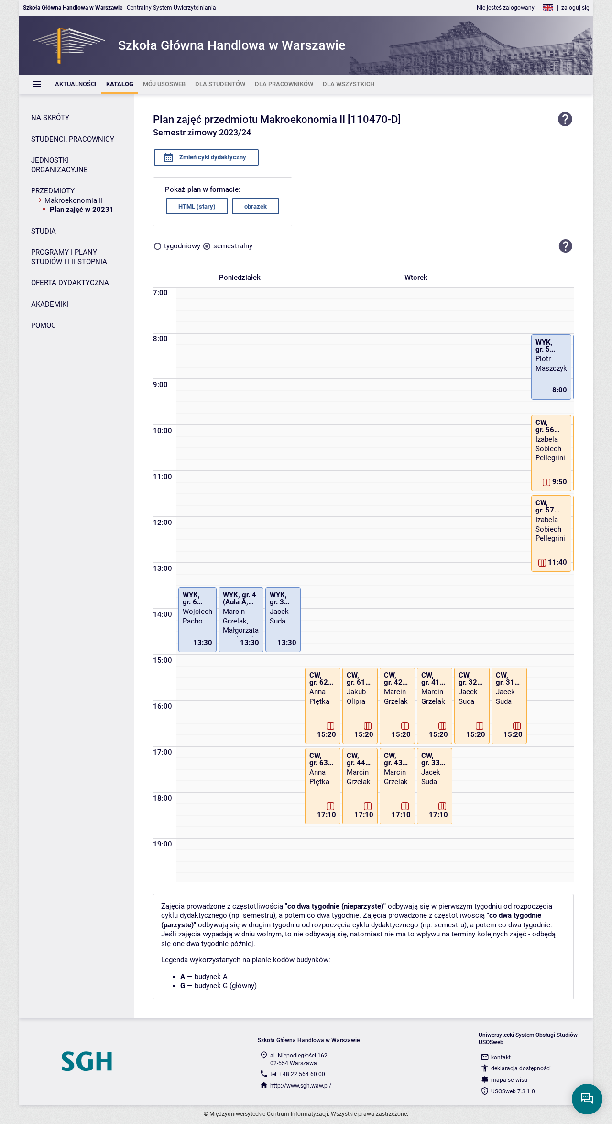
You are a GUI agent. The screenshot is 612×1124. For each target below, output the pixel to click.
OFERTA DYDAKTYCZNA (70, 282)
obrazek (255, 206)
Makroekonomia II (73, 200)
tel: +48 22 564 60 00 (297, 1074)
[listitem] (75, 84)
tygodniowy (182, 246)
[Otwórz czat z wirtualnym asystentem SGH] (587, 1099)
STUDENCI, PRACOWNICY (72, 139)
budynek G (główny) (226, 985)
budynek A (211, 976)
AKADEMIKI (49, 304)
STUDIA (43, 231)
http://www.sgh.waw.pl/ (300, 1085)
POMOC (43, 325)
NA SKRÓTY (50, 117)
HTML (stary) (197, 206)
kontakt (501, 1057)
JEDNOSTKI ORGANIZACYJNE (59, 165)
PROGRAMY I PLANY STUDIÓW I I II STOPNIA (69, 257)
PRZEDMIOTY (53, 191)
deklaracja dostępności (521, 1068)
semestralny (232, 246)
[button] (565, 246)
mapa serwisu (509, 1080)
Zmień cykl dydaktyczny (212, 157)
